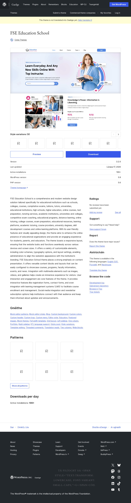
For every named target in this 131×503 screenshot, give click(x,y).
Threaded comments (34, 327)
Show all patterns (20, 386)
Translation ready (52, 327)
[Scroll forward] (118, 134)
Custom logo (29, 317)
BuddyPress (107, 454)
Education (63, 317)
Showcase (37, 442)
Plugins (36, 450)
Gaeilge (38, 478)
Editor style (53, 317)
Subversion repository (99, 286)
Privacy (13, 454)
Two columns (66, 327)
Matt (104, 446)
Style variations (67, 324)
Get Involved (83, 442)
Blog (48, 314)
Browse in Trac (96, 289)
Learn (58, 442)
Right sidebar (24, 324)
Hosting (13, 450)
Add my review (96, 212)
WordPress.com (108, 442)
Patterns (36, 454)
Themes (13, 13)
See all (118, 212)
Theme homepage (18, 188)
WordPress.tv (62, 454)
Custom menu (41, 317)
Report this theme (97, 246)
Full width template (38, 321)
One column (73, 321)
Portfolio (14, 324)
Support (59, 446)
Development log (97, 283)
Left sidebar (62, 321)
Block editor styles (37, 314)
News (12, 446)
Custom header (16, 317)
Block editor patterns (19, 314)
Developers (61, 450)
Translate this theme (98, 270)
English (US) (113, 261)
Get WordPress (119, 4)
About (12, 442)
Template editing (17, 327)
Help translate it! (85, 20)
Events (81, 446)
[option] (21, 351)
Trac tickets (95, 292)
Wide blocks (78, 327)
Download (93, 154)
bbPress (105, 450)
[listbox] (46, 361)
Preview (37, 154)
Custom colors (75, 314)
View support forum (98, 229)
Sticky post (55, 324)
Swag (81, 454)
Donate (82, 450)
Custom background (59, 314)
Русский (93, 265)
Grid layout (51, 321)
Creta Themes (21, 40)
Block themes (23, 321)
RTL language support (40, 324)
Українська (106, 265)
